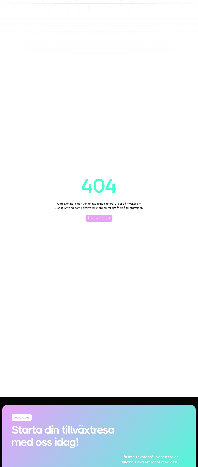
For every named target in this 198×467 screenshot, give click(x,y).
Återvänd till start (99, 218)
